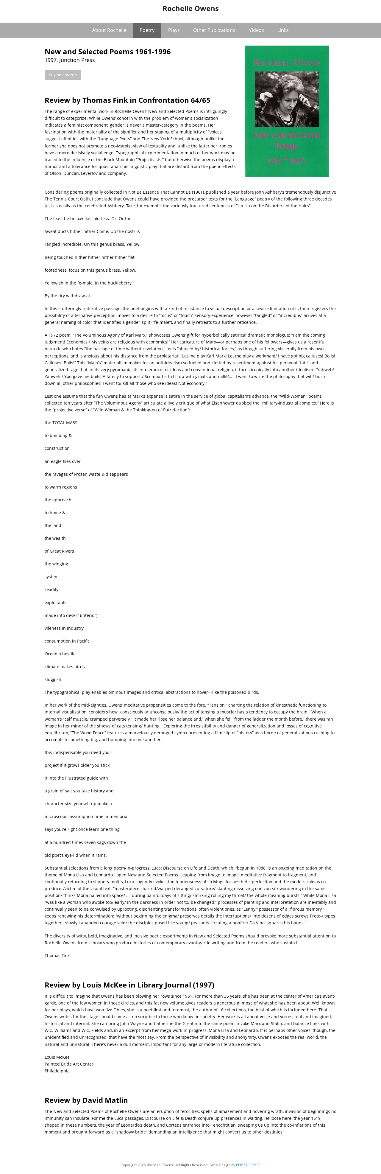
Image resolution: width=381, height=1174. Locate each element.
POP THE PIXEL (248, 1164)
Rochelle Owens (191, 8)
